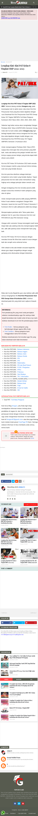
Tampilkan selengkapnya (30, 504)
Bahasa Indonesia (23, 349)
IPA (18, 358)
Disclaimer (13, 813)
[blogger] (14, 499)
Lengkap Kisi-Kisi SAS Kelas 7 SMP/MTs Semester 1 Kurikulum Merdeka (9, 541)
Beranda (3, 62)
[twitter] (10, 499)
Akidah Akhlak (22, 381)
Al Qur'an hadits (22, 388)
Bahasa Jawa (21, 354)
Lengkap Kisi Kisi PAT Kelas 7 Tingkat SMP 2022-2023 (9, 561)
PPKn (19, 370)
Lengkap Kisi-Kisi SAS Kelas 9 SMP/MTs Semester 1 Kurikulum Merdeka (9, 521)
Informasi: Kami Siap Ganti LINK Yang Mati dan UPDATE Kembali (22, 664)
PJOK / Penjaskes (23, 367)
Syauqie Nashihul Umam (13, 757)
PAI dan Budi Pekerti (24, 365)
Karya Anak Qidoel (23, 810)
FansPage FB (23, 422)
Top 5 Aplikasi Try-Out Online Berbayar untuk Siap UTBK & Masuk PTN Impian (22, 657)
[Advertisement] (19, 40)
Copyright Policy (22, 813)
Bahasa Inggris (22, 351)
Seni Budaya (21, 374)
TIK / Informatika (22, 376)
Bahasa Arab (21, 383)
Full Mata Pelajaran (17, 400)
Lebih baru (4, 613)
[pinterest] (12, 499)
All (31, 679)
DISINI (32, 438)
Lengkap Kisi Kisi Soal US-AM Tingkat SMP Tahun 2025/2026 (28, 561)
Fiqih (19, 385)
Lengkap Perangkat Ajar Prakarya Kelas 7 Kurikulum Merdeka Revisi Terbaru (21, 701)
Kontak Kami (32, 813)
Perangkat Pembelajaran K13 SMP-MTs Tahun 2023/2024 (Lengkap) (22, 693)
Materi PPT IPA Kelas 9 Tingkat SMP (20, 708)
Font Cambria (9, 331)
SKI (18, 390)
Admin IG (21, 487)
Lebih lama (33, 613)
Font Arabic (8, 327)
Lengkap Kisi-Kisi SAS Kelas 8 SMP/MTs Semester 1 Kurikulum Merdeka (28, 521)
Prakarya (20, 372)
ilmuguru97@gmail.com (14, 419)
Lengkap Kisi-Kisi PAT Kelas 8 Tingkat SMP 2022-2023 (28, 541)
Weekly (6, 679)
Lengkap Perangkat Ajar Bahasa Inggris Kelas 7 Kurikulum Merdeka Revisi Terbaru (22, 716)
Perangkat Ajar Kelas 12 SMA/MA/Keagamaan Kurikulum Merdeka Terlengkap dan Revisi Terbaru (22, 685)
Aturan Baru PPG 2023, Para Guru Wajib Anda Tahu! (22, 672)
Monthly (18, 679)
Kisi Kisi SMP (9, 62)
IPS (18, 361)
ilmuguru (14, 406)
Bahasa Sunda (22, 356)
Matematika (21, 363)
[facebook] (7, 499)
